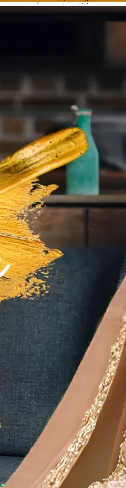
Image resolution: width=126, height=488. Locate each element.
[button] (2, 485)
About (73, 3)
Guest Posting (78, 3)
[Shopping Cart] (87, 3)
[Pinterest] (87, 1)
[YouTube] (89, 1)
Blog (69, 3)
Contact (83, 3)
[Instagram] (85, 1)
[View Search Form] (89, 3)
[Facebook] (84, 1)
